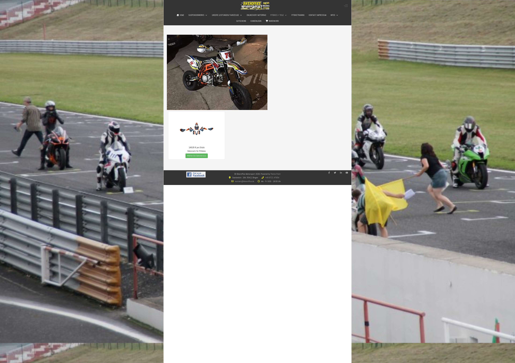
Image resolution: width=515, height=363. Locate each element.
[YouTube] (346, 172)
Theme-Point (276, 174)
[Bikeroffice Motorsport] (255, 5)
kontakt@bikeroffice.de (244, 181)
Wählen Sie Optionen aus (196, 155)
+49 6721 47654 (272, 177)
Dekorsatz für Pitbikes (196, 151)
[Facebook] (329, 172)
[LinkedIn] (341, 172)
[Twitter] (335, 172)
